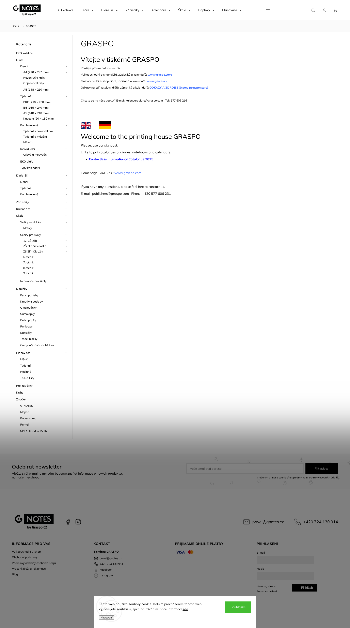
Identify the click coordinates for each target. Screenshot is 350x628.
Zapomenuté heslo (267, 591)
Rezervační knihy (34, 77)
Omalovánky (28, 307)
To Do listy (27, 378)
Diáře (20, 60)
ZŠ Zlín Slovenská (34, 246)
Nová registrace (266, 586)
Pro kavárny (24, 385)
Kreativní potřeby (31, 301)
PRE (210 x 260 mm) (37, 102)
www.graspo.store (160, 74)
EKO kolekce (24, 53)
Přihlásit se (322, 468)
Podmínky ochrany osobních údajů (34, 563)
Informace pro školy (33, 281)
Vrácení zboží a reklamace (29, 568)
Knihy (20, 392)
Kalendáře (23, 209)
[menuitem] (64, 10)
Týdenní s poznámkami (38, 131)
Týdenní (25, 96)
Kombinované (29, 125)
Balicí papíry (28, 320)
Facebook (68, 522)
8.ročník (28, 268)
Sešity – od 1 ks (30, 222)
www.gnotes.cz (157, 81)
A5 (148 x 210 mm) (36, 89)
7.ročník (28, 262)
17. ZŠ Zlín (30, 241)
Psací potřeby (29, 295)
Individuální (27, 149)
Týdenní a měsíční (35, 136)
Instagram (78, 522)
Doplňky (21, 289)
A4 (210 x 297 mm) (36, 72)
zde (185, 609)
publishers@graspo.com (110, 194)
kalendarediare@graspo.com (144, 100)
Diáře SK (22, 175)
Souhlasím (238, 607)
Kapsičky (26, 333)
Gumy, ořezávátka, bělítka (37, 345)
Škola (20, 215)
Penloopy (26, 326)
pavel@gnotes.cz (268, 521)
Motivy (27, 228)
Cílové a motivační (35, 154)
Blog (15, 574)
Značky (21, 399)
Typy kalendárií (30, 168)
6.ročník (28, 257)
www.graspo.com (127, 173)
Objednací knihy (33, 83)
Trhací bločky (28, 339)
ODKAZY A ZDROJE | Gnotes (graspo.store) (178, 87)
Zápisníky (22, 202)
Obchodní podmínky (24, 557)
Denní (24, 66)
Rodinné (25, 371)
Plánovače (23, 353)
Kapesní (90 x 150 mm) (38, 118)
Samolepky (27, 314)
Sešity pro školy (30, 235)
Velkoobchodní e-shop (26, 551)
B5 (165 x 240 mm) (36, 107)
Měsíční (28, 142)
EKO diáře (26, 161)
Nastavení (107, 617)
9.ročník (28, 273)
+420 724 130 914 (320, 521)
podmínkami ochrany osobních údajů (315, 477)
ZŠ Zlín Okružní (33, 251)
